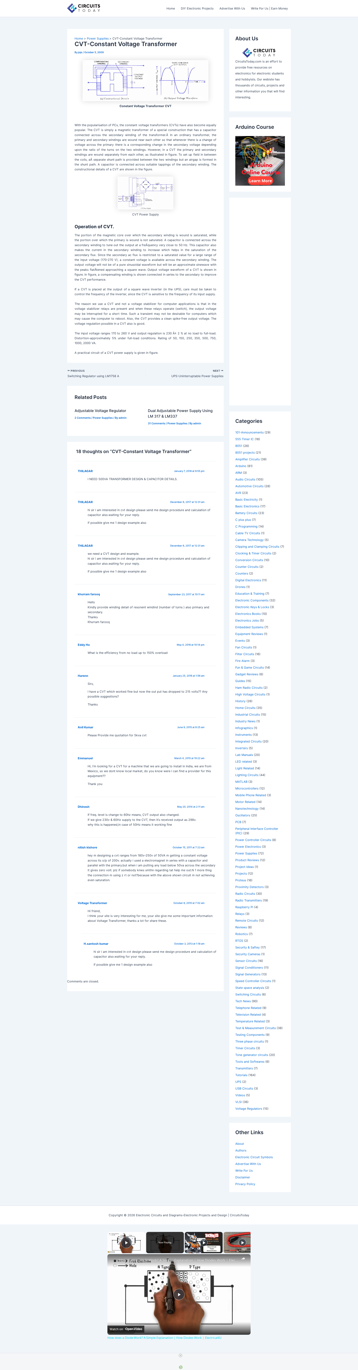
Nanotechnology (247, 808)
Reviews (241, 927)
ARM (238, 473)
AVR (238, 493)
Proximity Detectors (249, 887)
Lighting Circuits (246, 775)
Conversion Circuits (249, 560)
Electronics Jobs (247, 620)
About (239, 1144)
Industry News (245, 721)
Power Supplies (103, 417)
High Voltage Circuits (250, 694)
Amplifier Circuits (247, 459)
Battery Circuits (246, 513)
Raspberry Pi (244, 907)
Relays (239, 914)
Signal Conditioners (249, 967)
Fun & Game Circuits (249, 667)
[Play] (204, 1242)
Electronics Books (248, 614)
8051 (238, 446)
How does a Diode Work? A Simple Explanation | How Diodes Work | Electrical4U (178, 1260)
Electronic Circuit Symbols (254, 1157)
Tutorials (241, 1075)
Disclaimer (242, 1177)
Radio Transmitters (248, 900)
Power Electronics (248, 846)
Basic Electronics (247, 506)
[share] (243, 1258)
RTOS (239, 941)
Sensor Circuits (246, 961)
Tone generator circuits (251, 1055)
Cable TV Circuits (247, 533)
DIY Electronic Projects (197, 8)
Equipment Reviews (249, 634)
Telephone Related (248, 1008)
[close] (180, 1355)
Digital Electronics (248, 580)
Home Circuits (245, 708)
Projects (241, 873)
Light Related (244, 768)
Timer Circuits (245, 1048)
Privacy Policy (245, 1184)
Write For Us (244, 1170)
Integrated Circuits (248, 741)
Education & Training (249, 593)
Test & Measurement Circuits (255, 1028)
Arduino (240, 466)
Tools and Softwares (249, 1061)
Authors (240, 1150)
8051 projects (245, 452)
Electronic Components (251, 600)
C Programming (246, 526)
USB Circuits (244, 1088)
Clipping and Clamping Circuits (257, 546)
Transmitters (244, 1068)
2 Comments (83, 417)
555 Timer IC (244, 439)
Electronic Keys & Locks (252, 607)
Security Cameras (247, 954)
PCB (238, 822)
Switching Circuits (248, 994)
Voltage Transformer (92, 903)
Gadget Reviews (246, 674)
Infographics (244, 728)
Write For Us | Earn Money (269, 8)
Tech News (243, 1001)
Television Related (248, 1014)
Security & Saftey (247, 947)
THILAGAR (85, 502)
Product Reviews (247, 860)
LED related (243, 761)
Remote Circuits (246, 920)
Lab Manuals (244, 755)
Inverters (241, 748)
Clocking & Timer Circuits (253, 553)
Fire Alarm (242, 661)
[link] (113, 1260)
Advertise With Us (232, 8)
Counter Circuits (246, 567)
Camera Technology (249, 540)
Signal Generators (247, 974)
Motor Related (245, 802)
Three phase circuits (249, 1041)
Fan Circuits (243, 647)
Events (240, 640)
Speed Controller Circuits (253, 981)
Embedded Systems (249, 627)
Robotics (241, 934)
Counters (241, 573)
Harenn (83, 676)
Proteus (240, 880)
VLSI (238, 1102)
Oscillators (242, 815)
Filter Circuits (244, 654)
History (240, 701)
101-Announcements (249, 432)
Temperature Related (250, 1021)
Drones (240, 587)
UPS (238, 1082)
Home (171, 8)
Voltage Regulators (248, 1108)
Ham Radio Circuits (249, 687)
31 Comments (156, 423)
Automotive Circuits (249, 486)
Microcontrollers (246, 788)
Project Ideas (244, 867)
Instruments (243, 735)
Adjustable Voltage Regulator (100, 410)
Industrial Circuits (247, 714)
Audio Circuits (245, 479)
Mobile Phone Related (250, 795)
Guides (240, 681)
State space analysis (249, 988)
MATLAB (241, 782)
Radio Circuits (245, 893)
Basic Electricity (246, 499)
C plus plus (243, 520)
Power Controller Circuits (253, 840)
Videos (240, 1095)
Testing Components (250, 1035)
